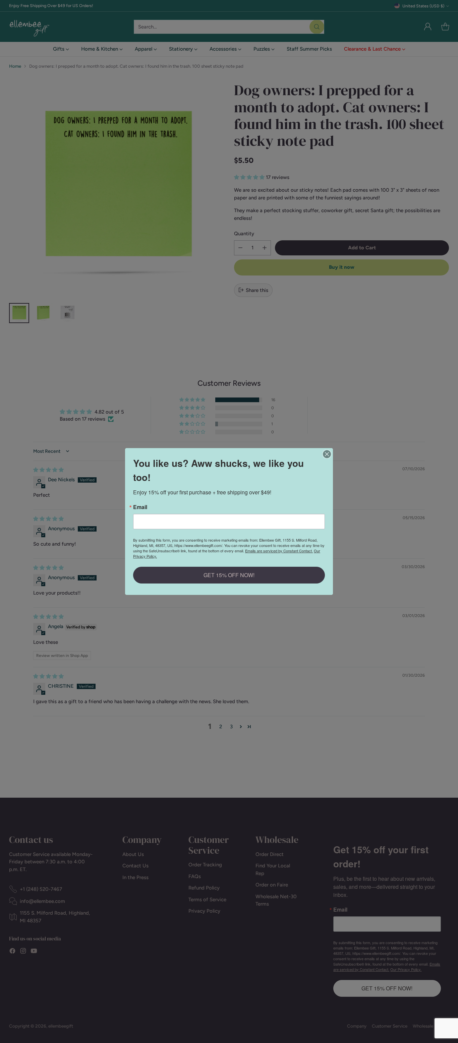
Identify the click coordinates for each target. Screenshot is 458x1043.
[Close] (327, 454)
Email (140, 507)
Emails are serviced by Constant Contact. (279, 550)
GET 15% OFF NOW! (229, 575)
